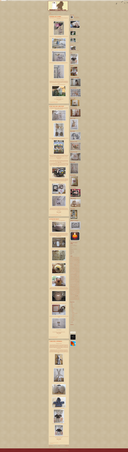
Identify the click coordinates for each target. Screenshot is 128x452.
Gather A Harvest (75, 271)
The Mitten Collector (76, 294)
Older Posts (67, 445)
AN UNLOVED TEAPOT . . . (54, 219)
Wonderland (78, 299)
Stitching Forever (75, 291)
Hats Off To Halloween (72, 275)
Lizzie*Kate (71, 279)
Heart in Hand (77, 275)
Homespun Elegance (77, 276)
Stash (73, 290)
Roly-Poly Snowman (73, 285)
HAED (75, 273)
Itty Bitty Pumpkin (71, 277)
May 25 (73, 312)
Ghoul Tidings (72, 272)
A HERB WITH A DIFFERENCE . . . (56, 341)
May (72, 311)
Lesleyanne (75, 278)
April (72, 317)
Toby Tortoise (75, 296)
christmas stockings (76, 265)
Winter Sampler (71, 299)
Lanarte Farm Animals (77, 277)
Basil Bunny (52, 443)
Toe (77, 296)
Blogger (67, 450)
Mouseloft (74, 281)
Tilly (75, 295)
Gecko (78, 271)
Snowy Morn (78, 288)
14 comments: (56, 214)
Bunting (77, 263)
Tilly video (73, 296)
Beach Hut (76, 259)
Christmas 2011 (71, 264)
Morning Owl (55, 337)
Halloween (78, 273)
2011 (71, 321)
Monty (74, 280)
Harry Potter (73, 274)
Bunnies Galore (75, 262)
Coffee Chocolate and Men (76, 267)
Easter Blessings (72, 269)
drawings (77, 268)
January (73, 320)
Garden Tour (71, 271)
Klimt (74, 277)
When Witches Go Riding (76, 298)
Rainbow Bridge (77, 284)
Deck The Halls (72, 268)
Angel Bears (72, 258)
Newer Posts (51, 445)
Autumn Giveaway (77, 258)
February (73, 319)
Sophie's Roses (56, 102)
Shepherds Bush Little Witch (74, 287)
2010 (71, 322)
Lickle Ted (77, 278)
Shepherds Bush (52, 102)
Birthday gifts (73, 261)
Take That (74, 293)
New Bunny (77, 281)
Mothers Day (71, 281)
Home (50, 13)
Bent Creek (77, 260)
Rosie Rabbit (77, 285)
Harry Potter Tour (77, 274)
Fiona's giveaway (71, 270)
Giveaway (75, 272)
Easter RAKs (75, 269)
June (72, 310)
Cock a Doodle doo (75, 266)
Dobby (75, 268)
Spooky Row (71, 289)
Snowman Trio (71, 288)
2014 (71, 305)
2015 (71, 304)
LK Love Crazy (75, 279)
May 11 (73, 315)
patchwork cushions (74, 282)
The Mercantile (71, 294)
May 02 (73, 316)
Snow (78, 287)
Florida (75, 270)
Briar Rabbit (72, 262)
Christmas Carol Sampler (76, 264)
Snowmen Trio (75, 288)
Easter (78, 268)
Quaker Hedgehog (72, 284)
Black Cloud (76, 261)
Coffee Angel (71, 267)
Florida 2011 (78, 270)
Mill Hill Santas (71, 280)
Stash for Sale (76, 290)
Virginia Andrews (71, 298)
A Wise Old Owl (52, 215)
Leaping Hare (72, 278)
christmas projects (72, 265)
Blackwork (78, 261)
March (72, 318)
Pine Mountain (77, 282)
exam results (78, 269)
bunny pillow (74, 263)
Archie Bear (75, 258)
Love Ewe (78, 279)
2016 (71, 303)
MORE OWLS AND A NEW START (56, 106)
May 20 (73, 314)
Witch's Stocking (75, 299)
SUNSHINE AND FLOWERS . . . (55, 16)
